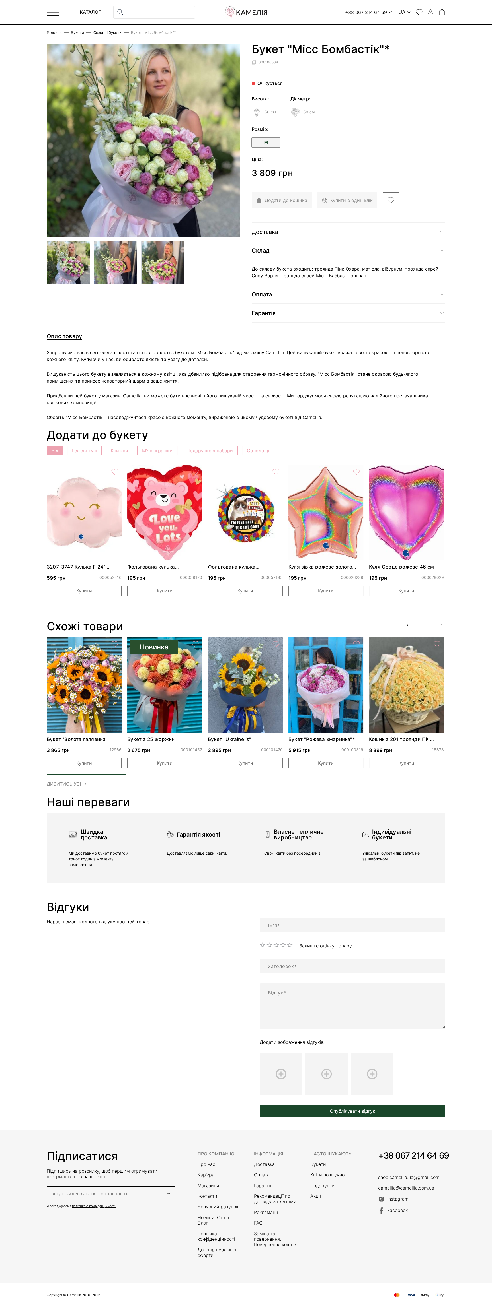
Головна (54, 32)
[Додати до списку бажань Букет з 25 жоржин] (195, 644)
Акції (315, 1196)
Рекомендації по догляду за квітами (275, 1199)
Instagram (398, 1199)
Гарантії (262, 1185)
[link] (84, 512)
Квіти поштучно (327, 1175)
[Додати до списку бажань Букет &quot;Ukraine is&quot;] (275, 644)
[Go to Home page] (246, 12)
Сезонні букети (107, 32)
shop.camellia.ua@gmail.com (409, 1177)
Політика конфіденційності (216, 1236)
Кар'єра (206, 1175)
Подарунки (322, 1185)
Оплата (262, 1175)
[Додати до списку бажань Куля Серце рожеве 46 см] (437, 471)
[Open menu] (53, 12)
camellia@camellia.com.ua (406, 1188)
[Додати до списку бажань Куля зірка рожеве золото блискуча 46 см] (356, 471)
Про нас (206, 1164)
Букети (77, 32)
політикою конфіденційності (94, 1206)
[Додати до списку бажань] (391, 200)
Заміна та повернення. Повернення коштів (275, 1239)
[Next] (436, 625)
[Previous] (413, 625)
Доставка (264, 1164)
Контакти (207, 1196)
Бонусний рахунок (218, 1206)
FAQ (258, 1223)
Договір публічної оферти (217, 1252)
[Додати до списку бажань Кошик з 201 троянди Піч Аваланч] (437, 644)
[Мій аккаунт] (430, 12)
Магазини (208, 1185)
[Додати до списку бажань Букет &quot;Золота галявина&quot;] (114, 644)
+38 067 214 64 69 (413, 1155)
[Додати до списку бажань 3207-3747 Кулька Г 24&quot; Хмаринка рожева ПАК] (114, 471)
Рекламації (266, 1212)
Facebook (397, 1210)
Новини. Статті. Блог (215, 1220)
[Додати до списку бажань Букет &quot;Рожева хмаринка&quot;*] (356, 644)
